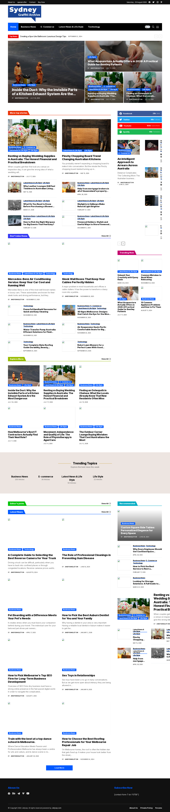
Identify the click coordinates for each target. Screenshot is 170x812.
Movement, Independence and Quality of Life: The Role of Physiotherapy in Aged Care (59, 436)
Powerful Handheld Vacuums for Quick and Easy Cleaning (40, 310)
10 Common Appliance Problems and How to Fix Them (151, 304)
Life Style (31, 85)
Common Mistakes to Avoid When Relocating (151, 277)
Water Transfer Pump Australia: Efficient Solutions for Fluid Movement (39, 330)
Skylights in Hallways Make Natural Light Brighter (91, 205)
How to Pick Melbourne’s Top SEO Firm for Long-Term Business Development (30, 678)
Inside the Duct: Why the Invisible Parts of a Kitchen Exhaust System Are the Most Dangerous (23, 394)
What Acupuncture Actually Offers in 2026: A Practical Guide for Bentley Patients (127, 307)
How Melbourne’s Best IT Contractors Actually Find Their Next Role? (23, 435)
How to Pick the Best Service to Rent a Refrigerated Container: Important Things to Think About (146, 567)
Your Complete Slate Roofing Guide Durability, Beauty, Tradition (38, 346)
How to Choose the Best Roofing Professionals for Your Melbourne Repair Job (84, 742)
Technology (50, 274)
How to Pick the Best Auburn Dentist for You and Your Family (85, 617)
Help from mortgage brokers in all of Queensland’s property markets (93, 189)
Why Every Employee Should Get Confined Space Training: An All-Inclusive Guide (147, 550)
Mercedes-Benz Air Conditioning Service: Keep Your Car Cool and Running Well (29, 282)
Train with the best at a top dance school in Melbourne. (30, 740)
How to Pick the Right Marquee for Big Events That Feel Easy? (39, 223)
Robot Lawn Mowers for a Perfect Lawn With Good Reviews (90, 346)
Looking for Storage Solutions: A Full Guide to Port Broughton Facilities (146, 582)
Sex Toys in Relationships (78, 675)
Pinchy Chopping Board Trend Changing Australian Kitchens (81, 157)
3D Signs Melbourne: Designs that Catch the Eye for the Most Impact (93, 313)
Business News (19, 85)
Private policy (146, 808)
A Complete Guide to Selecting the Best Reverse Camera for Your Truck (32, 556)
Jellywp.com (56, 808)
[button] (156, 36)
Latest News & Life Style (98, 89)
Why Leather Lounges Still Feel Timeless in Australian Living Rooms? (39, 187)
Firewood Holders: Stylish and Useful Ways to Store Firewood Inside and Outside (93, 223)
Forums (158, 808)
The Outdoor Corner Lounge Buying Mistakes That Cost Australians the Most (94, 436)
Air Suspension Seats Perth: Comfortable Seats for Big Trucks (91, 328)
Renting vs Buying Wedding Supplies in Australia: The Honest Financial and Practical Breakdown (32, 159)
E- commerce (109, 86)
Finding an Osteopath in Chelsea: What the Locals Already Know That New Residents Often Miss (94, 394)
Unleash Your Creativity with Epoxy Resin (128, 277)
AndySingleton (21, 98)
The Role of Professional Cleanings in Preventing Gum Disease (86, 556)
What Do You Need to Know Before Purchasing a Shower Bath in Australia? (38, 205)
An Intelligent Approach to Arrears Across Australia (128, 163)
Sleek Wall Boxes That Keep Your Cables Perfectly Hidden (83, 280)
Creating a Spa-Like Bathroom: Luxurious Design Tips (43, 36)
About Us (133, 808)
